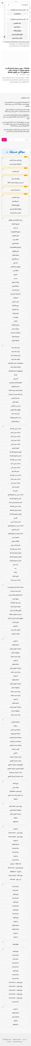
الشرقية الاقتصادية (15, 247)
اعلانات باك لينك (15, 630)
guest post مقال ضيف (15, 595)
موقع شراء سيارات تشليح (15, 764)
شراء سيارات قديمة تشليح (15, 776)
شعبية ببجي (15, 537)
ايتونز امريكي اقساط (15, 510)
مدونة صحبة (15, 329)
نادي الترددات (15, 290)
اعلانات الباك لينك (15, 367)
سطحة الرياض (15, 722)
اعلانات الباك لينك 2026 (15, 390)
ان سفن (15, 228)
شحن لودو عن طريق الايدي (15, 533)
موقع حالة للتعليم (15, 410)
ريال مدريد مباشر (15, 656)
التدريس (15, 378)
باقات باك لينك (15, 359)
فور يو (15, 518)
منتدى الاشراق (15, 386)
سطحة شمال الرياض (15, 737)
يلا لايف (15, 799)
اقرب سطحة (15, 749)
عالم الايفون (15, 251)
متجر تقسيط (15, 471)
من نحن (24, 1039)
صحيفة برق (15, 201)
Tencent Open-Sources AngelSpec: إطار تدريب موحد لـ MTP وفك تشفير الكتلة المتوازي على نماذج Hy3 (16, 116)
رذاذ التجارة (15, 309)
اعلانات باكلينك (15, 634)
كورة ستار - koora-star (15, 833)
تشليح (15, 753)
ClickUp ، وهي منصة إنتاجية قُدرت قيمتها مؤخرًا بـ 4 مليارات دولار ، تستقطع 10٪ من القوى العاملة (17, 70)
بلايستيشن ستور (15, 545)
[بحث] (3, 3)
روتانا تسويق (15, 282)
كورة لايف (15, 894)
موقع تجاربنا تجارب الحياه (15, 618)
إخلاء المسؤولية (16, 1039)
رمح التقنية (15, 305)
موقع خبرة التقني (15, 266)
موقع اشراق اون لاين (15, 209)
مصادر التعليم (15, 398)
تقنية (15, 375)
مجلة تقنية (15, 402)
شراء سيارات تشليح (15, 761)
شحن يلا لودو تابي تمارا (15, 502)
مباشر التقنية (15, 325)
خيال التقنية (15, 235)
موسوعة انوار (15, 336)
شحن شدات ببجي (16, 522)
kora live (15, 890)
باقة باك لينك (15, 179)
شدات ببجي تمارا (15, 432)
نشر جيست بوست (15, 591)
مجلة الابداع (15, 286)
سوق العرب (15, 599)
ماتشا (15, 572)
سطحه (15, 726)
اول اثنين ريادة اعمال (16, 160)
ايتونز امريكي (15, 448)
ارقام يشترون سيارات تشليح (15, 768)
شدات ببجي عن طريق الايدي (15, 494)
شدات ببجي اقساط (15, 428)
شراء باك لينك (15, 347)
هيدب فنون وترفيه (15, 417)
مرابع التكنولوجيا (15, 232)
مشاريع (15, 626)
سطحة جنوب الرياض (15, 745)
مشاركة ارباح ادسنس (15, 164)
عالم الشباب (15, 171)
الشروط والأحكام (7, 1039)
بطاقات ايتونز (15, 541)
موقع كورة (15, 944)
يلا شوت (15, 641)
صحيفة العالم (16, 421)
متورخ (15, 274)
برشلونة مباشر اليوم (15, 810)
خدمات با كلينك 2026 (15, 614)
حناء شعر (15, 564)
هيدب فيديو (15, 301)
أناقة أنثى (15, 270)
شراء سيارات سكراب (15, 757)
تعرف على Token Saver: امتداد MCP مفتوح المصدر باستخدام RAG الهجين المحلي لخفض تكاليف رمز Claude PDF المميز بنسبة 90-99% (15, 124)
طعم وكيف (15, 313)
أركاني (15, 321)
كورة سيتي (15, 787)
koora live (15, 848)
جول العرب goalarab (15, 791)
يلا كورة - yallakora (15, 871)
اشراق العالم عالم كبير (15, 382)
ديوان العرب (15, 622)
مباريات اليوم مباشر (15, 649)
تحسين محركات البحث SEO (15, 182)
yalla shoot (15, 645)
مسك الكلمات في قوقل (15, 220)
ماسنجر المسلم (15, 190)
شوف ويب (15, 239)
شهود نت (15, 317)
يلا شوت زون (15, 1017)
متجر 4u (15, 490)
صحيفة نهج (15, 259)
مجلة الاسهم (15, 243)
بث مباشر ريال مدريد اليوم (15, 795)
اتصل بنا (9, 1041)
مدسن (15, 278)
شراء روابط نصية (15, 355)
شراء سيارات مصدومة (15, 772)
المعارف (15, 298)
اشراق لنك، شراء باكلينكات (15, 363)
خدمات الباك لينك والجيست (15, 587)
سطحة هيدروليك (15, 733)
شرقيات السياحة (15, 332)
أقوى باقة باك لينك (15, 610)
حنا (15, 568)
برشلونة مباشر (15, 652)
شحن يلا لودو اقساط (15, 456)
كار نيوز (15, 263)
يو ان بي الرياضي (15, 406)
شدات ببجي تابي (15, 440)
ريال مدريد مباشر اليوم (15, 806)
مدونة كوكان (15, 255)
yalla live (15, 821)
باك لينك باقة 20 (15, 603)
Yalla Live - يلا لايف (15, 864)
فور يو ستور (15, 487)
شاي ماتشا (15, 576)
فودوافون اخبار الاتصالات (15, 371)
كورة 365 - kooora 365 (15, 875)
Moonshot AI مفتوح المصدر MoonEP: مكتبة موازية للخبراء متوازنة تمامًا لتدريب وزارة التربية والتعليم (17, 104)
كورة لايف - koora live (15, 982)
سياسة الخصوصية (17, 1041)
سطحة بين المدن (15, 729)
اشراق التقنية (15, 224)
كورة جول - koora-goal (15, 836)
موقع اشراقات (15, 205)
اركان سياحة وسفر (15, 213)
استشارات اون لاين (15, 294)
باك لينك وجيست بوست (15, 394)
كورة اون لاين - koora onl (15, 867)
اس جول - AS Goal (15, 879)
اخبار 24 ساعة (16, 413)
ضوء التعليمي (15, 197)
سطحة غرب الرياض (15, 741)
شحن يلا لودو (15, 529)
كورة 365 (15, 783)
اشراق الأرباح (15, 340)
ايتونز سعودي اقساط (15, 452)
